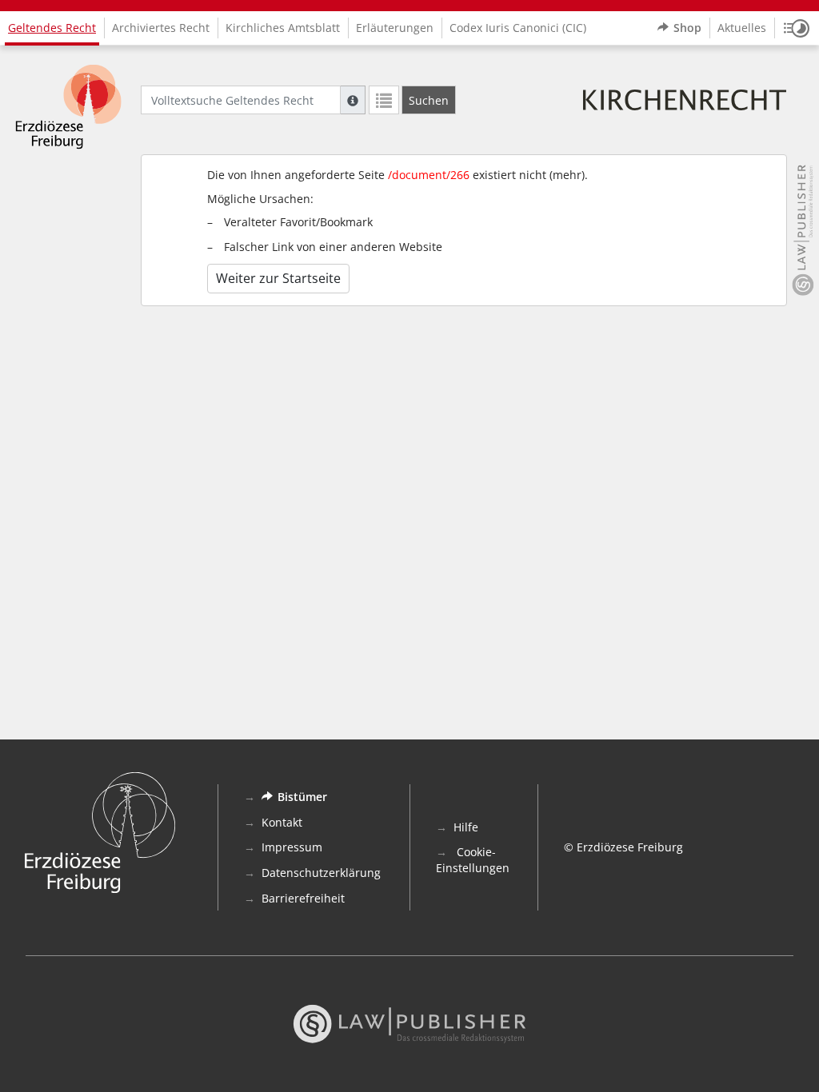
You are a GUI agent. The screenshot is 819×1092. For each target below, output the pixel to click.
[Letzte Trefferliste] (384, 100)
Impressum (292, 847)
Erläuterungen (394, 27)
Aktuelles (741, 27)
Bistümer (302, 796)
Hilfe (465, 827)
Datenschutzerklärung (321, 872)
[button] (796, 28)
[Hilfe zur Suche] (353, 100)
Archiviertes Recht (161, 27)
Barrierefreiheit (303, 898)
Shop (687, 27)
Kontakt (282, 822)
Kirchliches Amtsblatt (283, 27)
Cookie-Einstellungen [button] (472, 859)
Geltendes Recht (52, 27)
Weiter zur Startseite (278, 278)
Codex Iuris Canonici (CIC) (517, 27)
